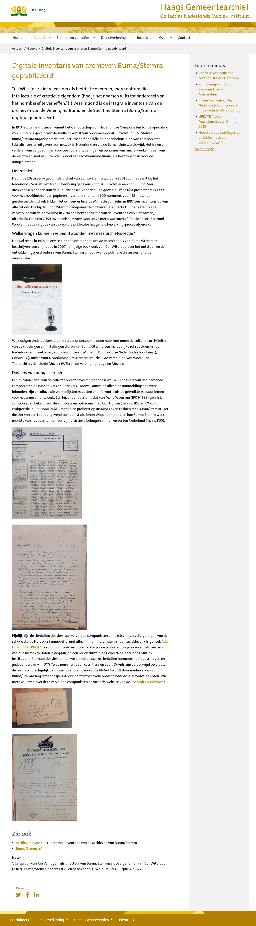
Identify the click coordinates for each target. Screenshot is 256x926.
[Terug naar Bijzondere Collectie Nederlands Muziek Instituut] (28, 10)
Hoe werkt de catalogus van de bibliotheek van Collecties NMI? (220, 137)
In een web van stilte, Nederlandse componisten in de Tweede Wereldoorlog (220, 105)
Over (163, 37)
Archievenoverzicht (31, 842)
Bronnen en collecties (73, 37)
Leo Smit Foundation (147, 681)
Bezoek (142, 37)
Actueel (39, 37)
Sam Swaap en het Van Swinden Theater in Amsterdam (216, 89)
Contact (184, 37)
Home (17, 37)
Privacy (125, 919)
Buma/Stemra (27, 848)
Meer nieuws (205, 148)
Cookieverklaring (50, 919)
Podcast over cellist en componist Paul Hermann (219, 75)
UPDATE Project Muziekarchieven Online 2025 (217, 121)
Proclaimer (18, 919)
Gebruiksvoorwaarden (91, 919)
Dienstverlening (113, 37)
